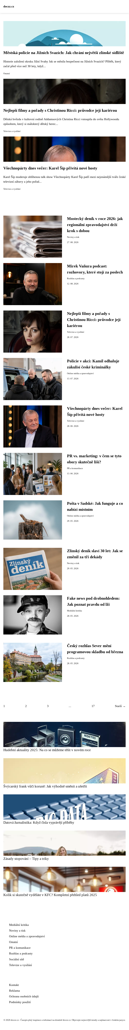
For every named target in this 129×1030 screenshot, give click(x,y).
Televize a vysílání (11, 131)
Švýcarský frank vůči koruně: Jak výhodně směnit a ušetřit (45, 786)
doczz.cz (8, 6)
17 (93, 706)
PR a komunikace (75, 468)
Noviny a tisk (73, 237)
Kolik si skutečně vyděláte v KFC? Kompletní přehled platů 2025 (50, 895)
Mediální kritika (74, 611)
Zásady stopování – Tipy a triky (26, 859)
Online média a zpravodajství (80, 373)
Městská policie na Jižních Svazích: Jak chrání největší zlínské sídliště (63, 52)
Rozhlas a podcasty (76, 278)
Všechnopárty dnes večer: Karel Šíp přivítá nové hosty (50, 168)
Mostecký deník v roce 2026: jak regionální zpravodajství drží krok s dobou (95, 224)
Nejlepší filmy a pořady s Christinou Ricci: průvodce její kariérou (60, 110)
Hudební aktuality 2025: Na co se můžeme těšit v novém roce (47, 750)
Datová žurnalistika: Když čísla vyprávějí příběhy (38, 822)
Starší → (120, 706)
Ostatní (6, 73)
